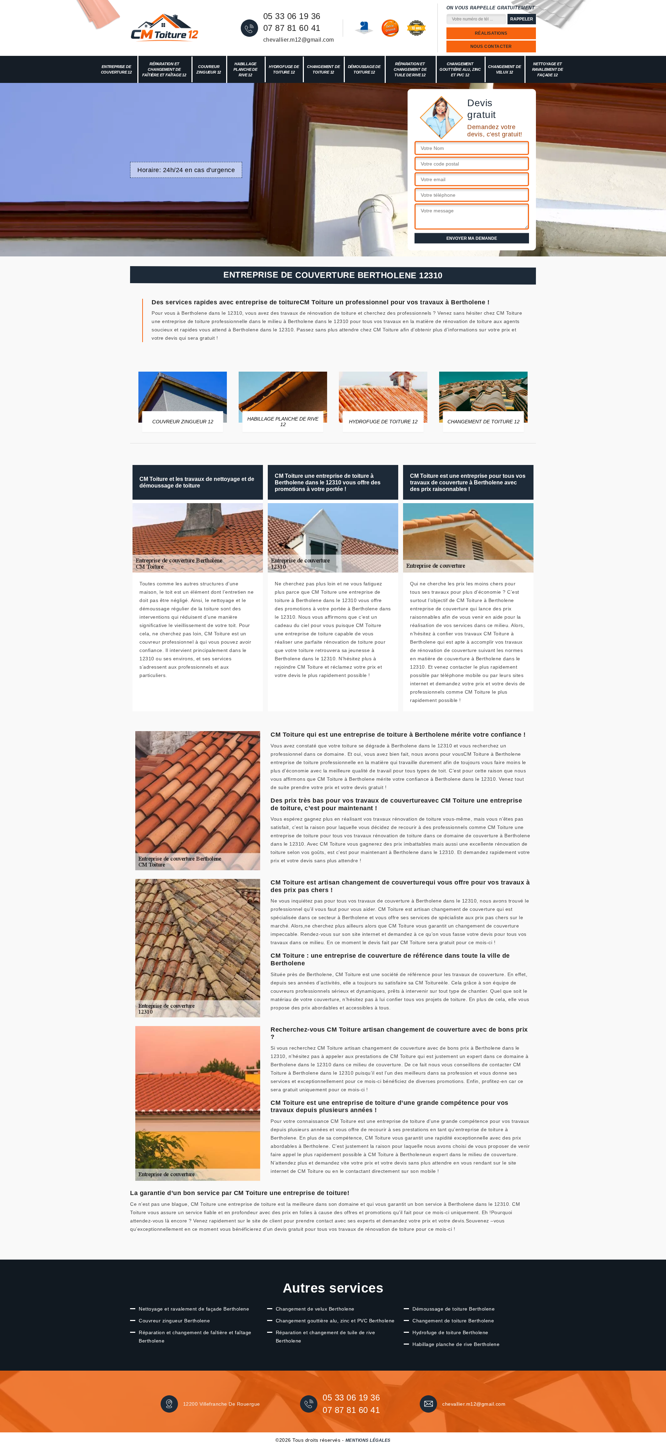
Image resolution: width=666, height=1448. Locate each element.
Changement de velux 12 (504, 69)
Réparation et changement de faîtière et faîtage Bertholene (195, 1337)
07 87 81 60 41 (292, 28)
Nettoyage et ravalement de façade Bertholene (194, 1309)
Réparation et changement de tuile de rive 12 (410, 69)
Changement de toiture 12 (323, 69)
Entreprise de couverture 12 (116, 69)
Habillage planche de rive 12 (245, 69)
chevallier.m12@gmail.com (298, 40)
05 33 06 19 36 (292, 16)
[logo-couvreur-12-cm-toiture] (164, 28)
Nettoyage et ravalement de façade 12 (547, 69)
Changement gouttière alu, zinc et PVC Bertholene (335, 1320)
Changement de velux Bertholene (315, 1309)
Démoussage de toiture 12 (364, 69)
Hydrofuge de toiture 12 (284, 69)
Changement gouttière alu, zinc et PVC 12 (460, 69)
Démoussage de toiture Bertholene (453, 1309)
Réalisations (491, 33)
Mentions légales (368, 1440)
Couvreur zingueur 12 (208, 69)
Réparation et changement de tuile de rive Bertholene (325, 1337)
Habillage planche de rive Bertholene (456, 1344)
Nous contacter (491, 46)
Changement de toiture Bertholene (453, 1320)
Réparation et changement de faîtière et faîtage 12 (164, 69)
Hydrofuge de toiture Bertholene (450, 1332)
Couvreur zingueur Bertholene (174, 1320)
